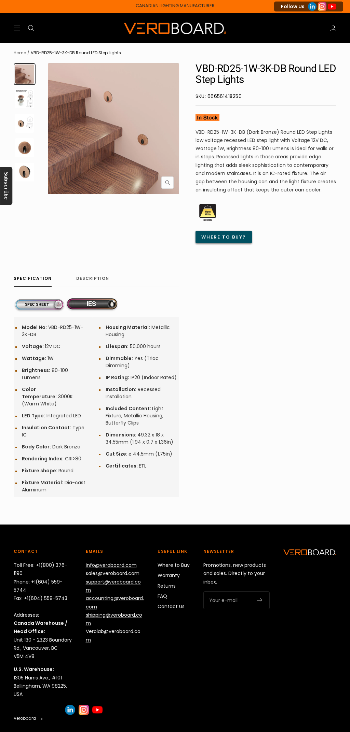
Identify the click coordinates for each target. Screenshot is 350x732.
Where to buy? (223, 237)
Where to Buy (174, 565)
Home (20, 53)
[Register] (260, 600)
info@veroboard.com (111, 565)
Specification (33, 278)
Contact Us (171, 606)
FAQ (162, 596)
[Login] (333, 28)
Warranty (169, 575)
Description (92, 278)
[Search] (31, 28)
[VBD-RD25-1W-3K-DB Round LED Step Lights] (39, 302)
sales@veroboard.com (112, 573)
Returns (167, 586)
